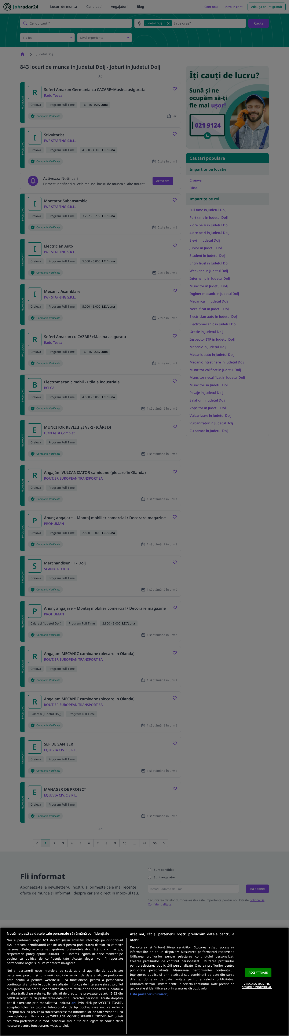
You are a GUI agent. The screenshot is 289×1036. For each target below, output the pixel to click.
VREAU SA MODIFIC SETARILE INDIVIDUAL (257, 985)
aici (74, 1003)
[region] (144, 981)
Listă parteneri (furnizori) (149, 994)
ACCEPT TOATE (258, 972)
